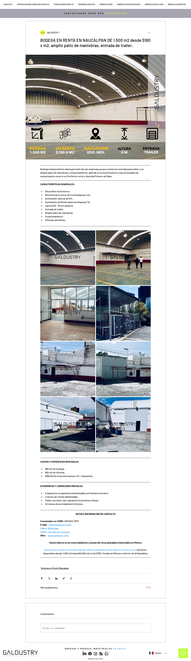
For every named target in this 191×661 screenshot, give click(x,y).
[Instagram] (95, 653)
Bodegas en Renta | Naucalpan (55, 568)
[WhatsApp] (106, 653)
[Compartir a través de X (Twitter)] (49, 578)
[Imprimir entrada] (71, 578)
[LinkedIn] (84, 653)
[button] (33, 4)
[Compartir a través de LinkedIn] (56, 578)
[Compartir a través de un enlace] (63, 578)
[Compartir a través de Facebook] (41, 578)
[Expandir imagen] (67, 257)
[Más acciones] (149, 32)
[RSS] (101, 653)
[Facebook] (90, 653)
